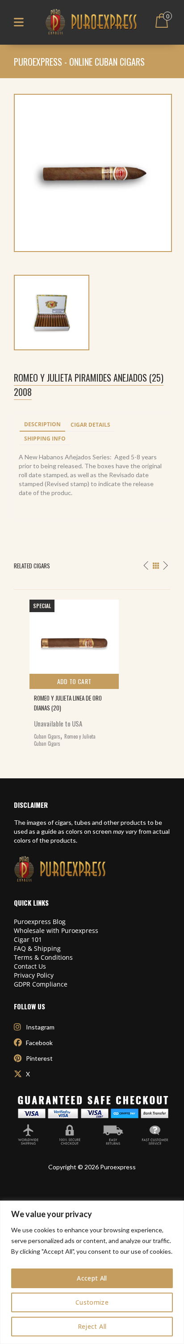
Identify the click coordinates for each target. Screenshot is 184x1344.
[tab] (42, 425)
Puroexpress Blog (40, 921)
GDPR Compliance (40, 984)
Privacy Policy (34, 975)
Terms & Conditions (43, 957)
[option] (92, 670)
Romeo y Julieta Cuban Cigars (65, 740)
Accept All (92, 1278)
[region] (92, 1272)
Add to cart (74, 681)
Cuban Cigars (47, 736)
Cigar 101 (28, 939)
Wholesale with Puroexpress (56, 930)
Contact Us (30, 966)
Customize (92, 1302)
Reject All (92, 1326)
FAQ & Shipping (37, 948)
